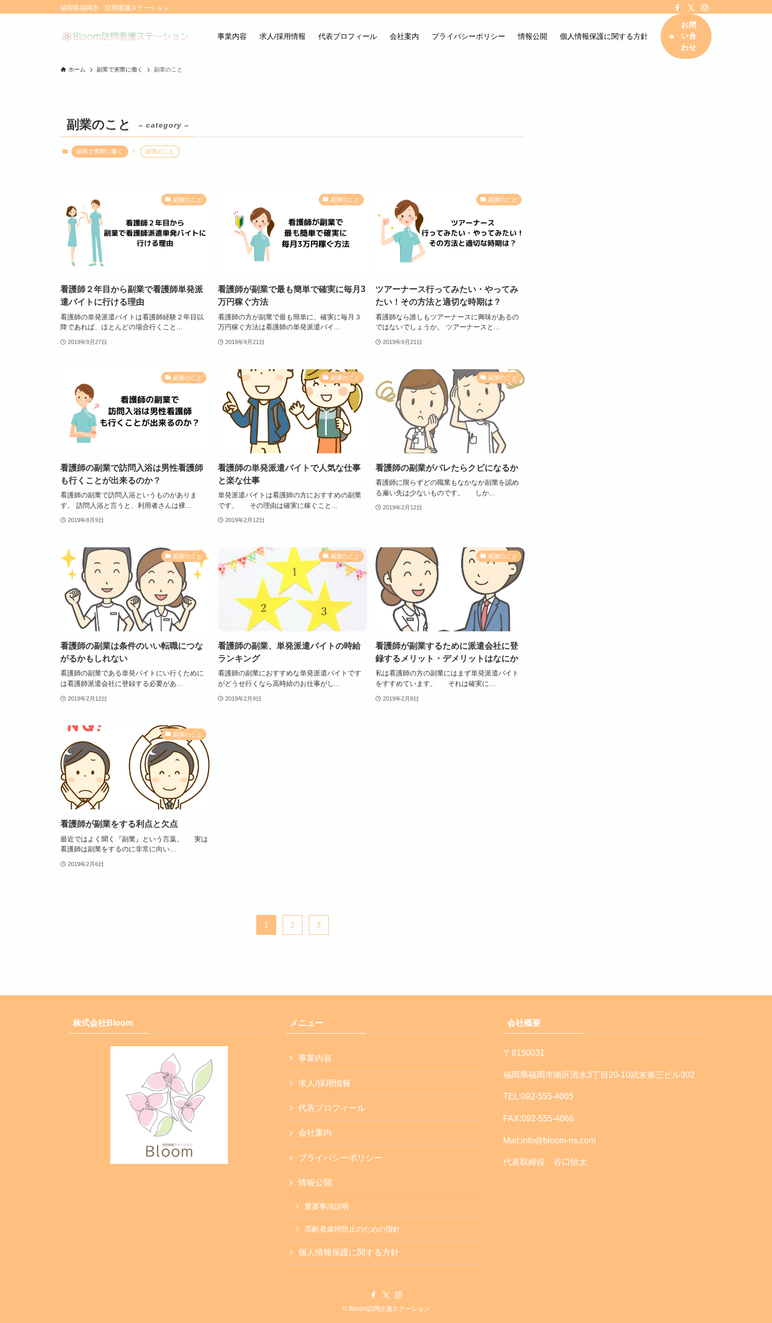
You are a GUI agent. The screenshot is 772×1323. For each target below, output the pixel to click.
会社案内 (315, 1132)
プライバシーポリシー (340, 1157)
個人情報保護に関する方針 (348, 1252)
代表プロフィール (332, 1107)
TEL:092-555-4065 (538, 1096)
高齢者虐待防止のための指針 (352, 1229)
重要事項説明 (327, 1206)
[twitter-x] (691, 8)
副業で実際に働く (100, 151)
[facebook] (677, 8)
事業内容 (315, 1058)
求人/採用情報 (324, 1083)
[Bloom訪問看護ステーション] (125, 36)
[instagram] (705, 8)
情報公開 (315, 1182)
